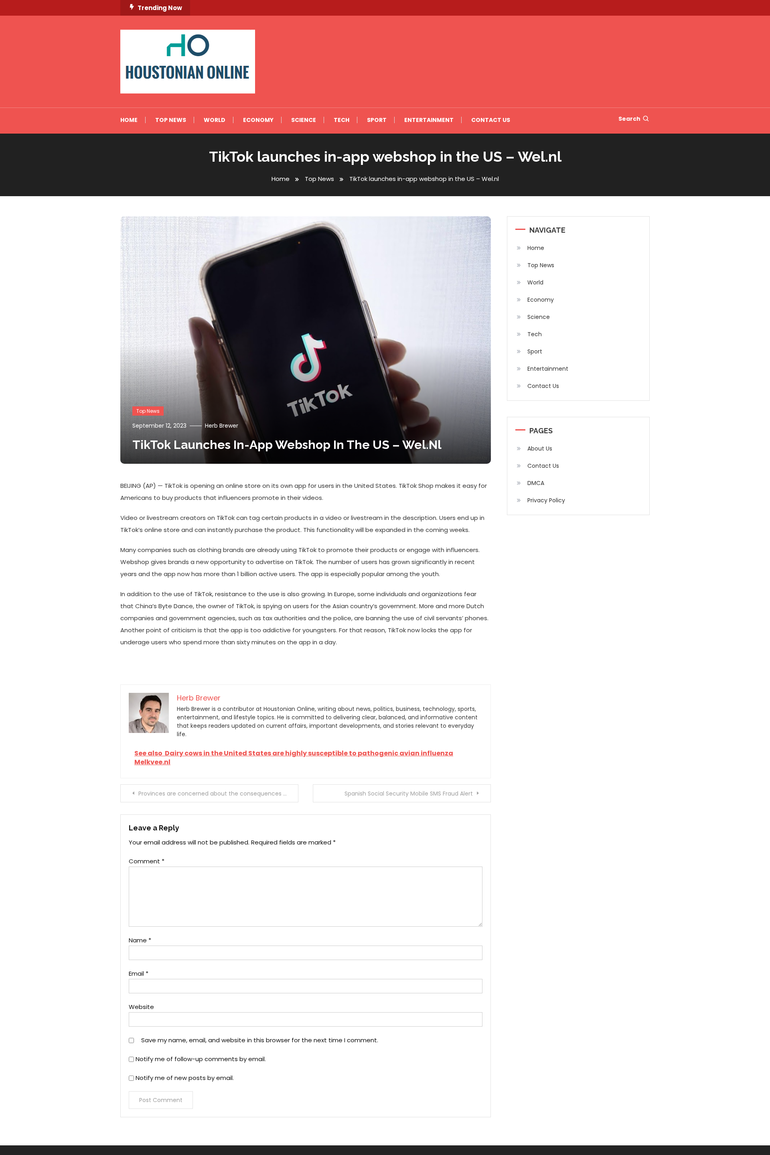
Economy (258, 120)
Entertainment (429, 120)
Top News (170, 120)
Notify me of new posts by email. (185, 1078)
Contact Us (490, 120)
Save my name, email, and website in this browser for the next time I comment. (259, 1040)
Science (303, 120)
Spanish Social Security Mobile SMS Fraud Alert (408, 794)
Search (629, 119)
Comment (146, 861)
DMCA (535, 483)
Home (129, 120)
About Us (539, 449)
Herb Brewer (221, 426)
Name (140, 940)
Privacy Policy (546, 500)
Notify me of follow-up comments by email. (201, 1059)
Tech (341, 120)
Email (138, 973)
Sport (377, 120)
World (214, 120)
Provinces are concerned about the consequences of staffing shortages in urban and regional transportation (218, 794)
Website (141, 1007)
